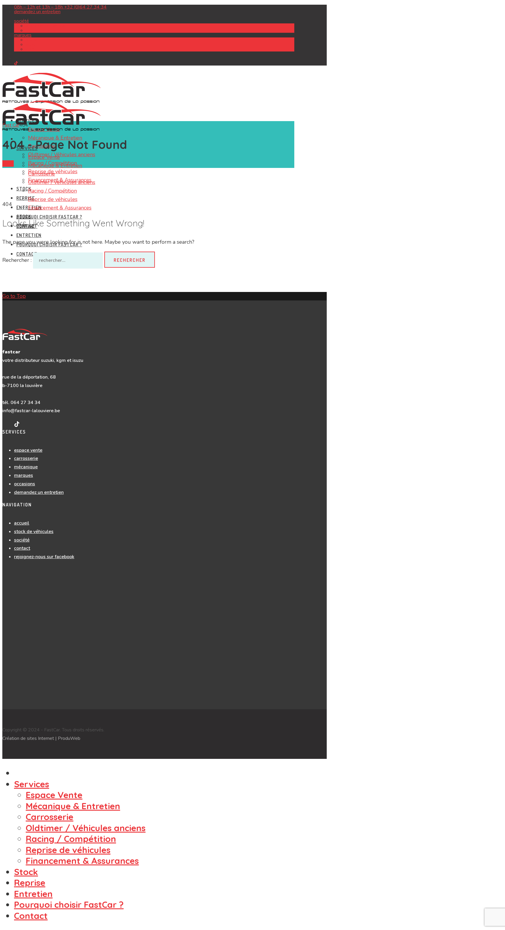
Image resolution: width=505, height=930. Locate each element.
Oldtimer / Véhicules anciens (61, 154)
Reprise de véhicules (52, 199)
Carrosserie (41, 173)
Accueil (21, 523)
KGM (30, 49)
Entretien (28, 235)
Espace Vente (44, 157)
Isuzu (31, 44)
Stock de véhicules (33, 531)
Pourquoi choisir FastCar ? (49, 217)
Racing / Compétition (52, 190)
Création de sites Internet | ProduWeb (41, 738)
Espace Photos (41, 30)
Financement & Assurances (59, 207)
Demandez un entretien (39, 492)
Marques (23, 35)
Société (21, 21)
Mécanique (26, 467)
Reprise (25, 198)
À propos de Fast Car (46, 26)
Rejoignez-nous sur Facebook (44, 556)
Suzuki (32, 40)
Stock (23, 216)
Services (31, 784)
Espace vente (28, 450)
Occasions (24, 484)
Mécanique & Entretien (55, 165)
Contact (22, 548)
